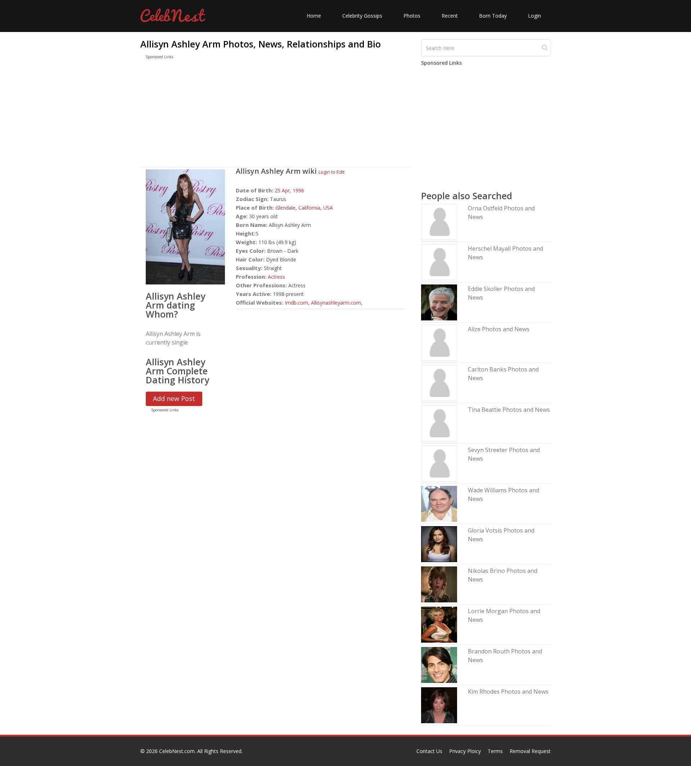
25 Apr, (284, 190)
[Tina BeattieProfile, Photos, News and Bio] (439, 422)
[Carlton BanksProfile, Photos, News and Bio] (439, 382)
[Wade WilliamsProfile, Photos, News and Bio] (439, 503)
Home (314, 15)
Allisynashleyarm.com (336, 302)
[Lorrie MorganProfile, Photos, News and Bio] (439, 624)
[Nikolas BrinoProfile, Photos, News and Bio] (439, 583)
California (309, 207)
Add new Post (174, 398)
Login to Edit (331, 172)
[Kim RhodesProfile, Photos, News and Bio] (439, 704)
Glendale (285, 207)
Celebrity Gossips (362, 15)
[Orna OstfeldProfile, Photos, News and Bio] (439, 221)
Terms (495, 751)
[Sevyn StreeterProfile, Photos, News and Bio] (439, 463)
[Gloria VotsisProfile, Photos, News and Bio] (439, 543)
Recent (450, 15)
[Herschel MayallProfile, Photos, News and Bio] (439, 261)
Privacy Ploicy (465, 751)
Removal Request (530, 751)
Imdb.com (296, 302)
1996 (298, 190)
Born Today (493, 15)
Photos (411, 15)
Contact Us (429, 751)
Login (534, 15)
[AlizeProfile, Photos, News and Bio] (439, 342)
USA (328, 207)
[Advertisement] (275, 114)
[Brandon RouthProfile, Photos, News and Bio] (439, 664)
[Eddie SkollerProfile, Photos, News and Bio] (439, 301)
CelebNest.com (177, 751)
